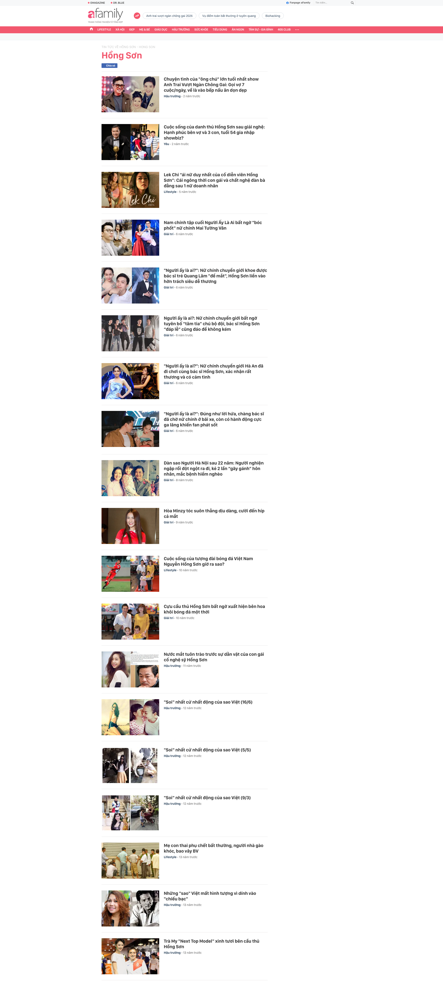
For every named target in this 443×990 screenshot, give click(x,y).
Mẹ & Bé (144, 29)
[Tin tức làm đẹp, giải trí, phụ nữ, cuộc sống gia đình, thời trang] (105, 16)
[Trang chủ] (91, 29)
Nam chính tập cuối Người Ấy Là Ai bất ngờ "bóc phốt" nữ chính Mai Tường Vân (213, 225)
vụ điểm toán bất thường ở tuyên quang (229, 16)
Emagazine (97, 2)
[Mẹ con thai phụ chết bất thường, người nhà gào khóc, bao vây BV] (130, 861)
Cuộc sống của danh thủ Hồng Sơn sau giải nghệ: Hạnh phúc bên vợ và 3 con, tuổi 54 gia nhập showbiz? (214, 132)
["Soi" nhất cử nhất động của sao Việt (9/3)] (130, 813)
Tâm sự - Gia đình (261, 29)
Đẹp (132, 29)
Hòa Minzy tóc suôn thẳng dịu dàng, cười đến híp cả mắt (214, 513)
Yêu (167, 144)
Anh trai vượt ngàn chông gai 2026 (169, 16)
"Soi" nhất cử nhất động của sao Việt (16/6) (208, 702)
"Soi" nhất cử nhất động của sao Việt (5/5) (207, 750)
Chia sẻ (110, 65)
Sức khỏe (201, 29)
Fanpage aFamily (300, 2)
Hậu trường (181, 29)
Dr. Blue (118, 2)
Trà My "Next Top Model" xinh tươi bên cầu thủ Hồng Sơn (211, 943)
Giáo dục (161, 29)
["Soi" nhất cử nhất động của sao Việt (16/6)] (130, 717)
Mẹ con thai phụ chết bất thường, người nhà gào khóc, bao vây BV (213, 848)
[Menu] (297, 29)
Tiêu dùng (220, 29)
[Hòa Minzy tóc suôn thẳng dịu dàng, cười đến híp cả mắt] (130, 526)
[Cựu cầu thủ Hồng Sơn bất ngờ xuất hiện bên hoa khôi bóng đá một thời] (130, 622)
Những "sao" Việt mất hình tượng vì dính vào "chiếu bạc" (210, 896)
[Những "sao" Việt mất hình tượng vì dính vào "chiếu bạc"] (130, 908)
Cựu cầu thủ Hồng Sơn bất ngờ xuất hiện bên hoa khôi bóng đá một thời (214, 609)
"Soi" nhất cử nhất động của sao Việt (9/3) (207, 797)
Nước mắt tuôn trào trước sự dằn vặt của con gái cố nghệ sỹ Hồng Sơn (214, 656)
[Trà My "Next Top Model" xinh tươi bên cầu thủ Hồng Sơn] (130, 956)
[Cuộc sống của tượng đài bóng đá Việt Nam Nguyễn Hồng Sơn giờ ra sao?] (130, 574)
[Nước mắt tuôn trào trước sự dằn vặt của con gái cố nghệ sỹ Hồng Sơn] (130, 669)
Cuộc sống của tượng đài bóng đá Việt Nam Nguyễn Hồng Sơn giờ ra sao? (208, 561)
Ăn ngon (238, 29)
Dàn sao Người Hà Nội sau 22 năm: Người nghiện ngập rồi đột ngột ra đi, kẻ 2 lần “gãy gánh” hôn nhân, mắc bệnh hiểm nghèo (214, 468)
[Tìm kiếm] (352, 3)
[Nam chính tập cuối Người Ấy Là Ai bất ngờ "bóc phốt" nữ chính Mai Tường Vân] (130, 238)
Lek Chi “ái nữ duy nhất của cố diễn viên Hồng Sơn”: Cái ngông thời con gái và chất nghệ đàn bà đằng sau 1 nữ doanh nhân (214, 180)
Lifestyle (104, 29)
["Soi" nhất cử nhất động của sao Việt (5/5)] (130, 765)
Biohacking (273, 16)
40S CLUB (284, 29)
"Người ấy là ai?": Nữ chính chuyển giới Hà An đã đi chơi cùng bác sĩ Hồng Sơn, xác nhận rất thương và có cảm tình (213, 371)
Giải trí (169, 234)
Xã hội (120, 29)
